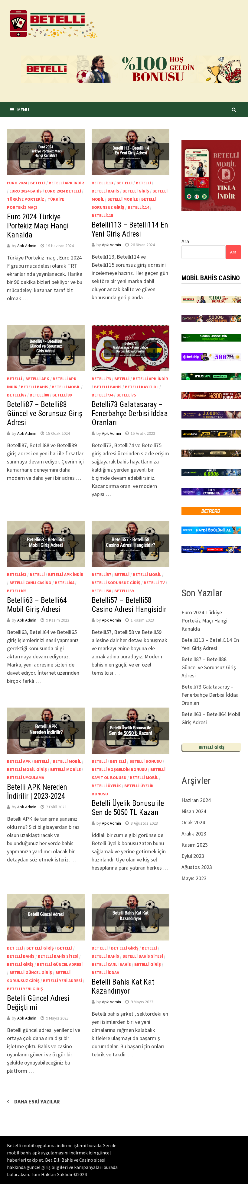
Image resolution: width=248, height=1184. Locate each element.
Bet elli (124, 183)
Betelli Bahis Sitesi (58, 956)
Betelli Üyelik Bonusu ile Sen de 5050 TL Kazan (128, 808)
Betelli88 (39, 395)
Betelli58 (101, 591)
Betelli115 (102, 215)
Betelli (37, 183)
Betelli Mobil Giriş (27, 769)
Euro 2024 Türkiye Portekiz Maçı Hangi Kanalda (38, 225)
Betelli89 (62, 395)
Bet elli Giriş (40, 948)
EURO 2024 (17, 183)
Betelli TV (154, 582)
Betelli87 (16, 395)
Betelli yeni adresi (62, 980)
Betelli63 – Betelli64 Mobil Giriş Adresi (37, 605)
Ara (185, 241)
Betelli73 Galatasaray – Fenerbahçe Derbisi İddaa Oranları (130, 413)
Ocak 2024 (193, 822)
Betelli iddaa (105, 972)
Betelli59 (124, 591)
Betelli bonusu (145, 761)
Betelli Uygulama (25, 777)
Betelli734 (102, 395)
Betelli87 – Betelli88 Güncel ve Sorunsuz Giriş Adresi (44, 413)
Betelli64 (64, 582)
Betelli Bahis (105, 191)
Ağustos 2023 (196, 867)
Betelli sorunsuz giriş (116, 582)
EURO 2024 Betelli (63, 191)
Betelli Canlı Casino (30, 582)
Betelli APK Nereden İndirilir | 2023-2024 (37, 791)
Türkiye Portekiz (25, 199)
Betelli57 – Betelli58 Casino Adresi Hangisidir (129, 605)
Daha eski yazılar (37, 1101)
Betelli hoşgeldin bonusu (119, 769)
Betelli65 (16, 591)
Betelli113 (102, 183)
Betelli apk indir (66, 183)
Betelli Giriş (135, 191)
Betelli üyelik (106, 785)
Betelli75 (126, 395)
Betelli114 (138, 207)
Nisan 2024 (193, 811)
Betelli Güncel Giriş (30, 972)
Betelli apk (37, 378)
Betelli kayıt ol (141, 387)
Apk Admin (26, 245)
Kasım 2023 (194, 844)
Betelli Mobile (122, 199)
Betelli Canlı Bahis (111, 964)
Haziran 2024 (196, 800)
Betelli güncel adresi (60, 964)
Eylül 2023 (192, 855)
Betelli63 (16, 574)
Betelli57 (101, 574)
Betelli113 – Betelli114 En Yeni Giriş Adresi (130, 229)
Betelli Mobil (66, 387)
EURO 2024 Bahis (25, 191)
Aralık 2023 (193, 833)
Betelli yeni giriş (25, 988)
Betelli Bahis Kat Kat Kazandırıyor (123, 986)
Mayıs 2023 (194, 878)
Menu (23, 110)
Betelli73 (101, 378)
